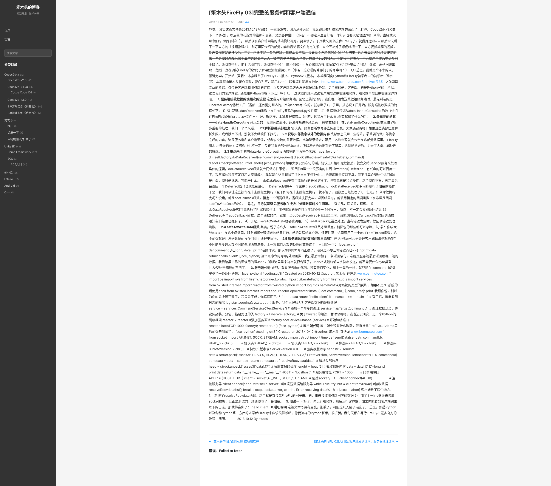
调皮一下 (13, 132)
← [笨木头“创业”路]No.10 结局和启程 (234, 441)
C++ (7, 192)
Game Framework (19, 152)
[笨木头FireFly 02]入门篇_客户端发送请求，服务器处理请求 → (356, 441)
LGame (9, 179)
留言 (7, 39)
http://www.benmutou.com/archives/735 (352, 82)
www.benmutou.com (372, 273)
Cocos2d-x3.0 (17, 99)
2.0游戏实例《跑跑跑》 (22, 113)
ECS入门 (16, 164)
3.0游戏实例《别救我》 (22, 106)
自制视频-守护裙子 (19, 139)
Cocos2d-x (11, 74)
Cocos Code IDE (21, 92)
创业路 (8, 172)
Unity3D (9, 146)
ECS (10, 158)
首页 (7, 30)
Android (9, 185)
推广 (10, 126)
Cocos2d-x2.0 (17, 80)
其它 (7, 120)
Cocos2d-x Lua (18, 86)
